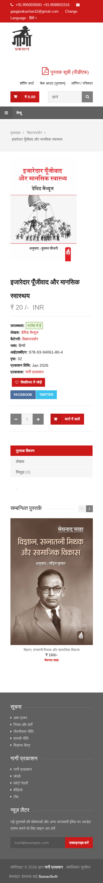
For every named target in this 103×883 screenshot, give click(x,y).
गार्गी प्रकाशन (22, 769)
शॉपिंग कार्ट (27, 83)
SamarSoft (48, 876)
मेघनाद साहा (51, 660)
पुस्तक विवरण (25, 450)
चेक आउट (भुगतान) (52, 83)
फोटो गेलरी (20, 783)
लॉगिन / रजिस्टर (82, 83)
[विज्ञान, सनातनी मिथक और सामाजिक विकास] (51, 582)
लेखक (20, 461)
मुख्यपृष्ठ (15, 133)
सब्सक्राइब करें (79, 842)
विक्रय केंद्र (21, 745)
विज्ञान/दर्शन (34, 133)
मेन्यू (18, 113)
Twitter (46, 395)
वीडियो (18, 790)
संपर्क (17, 776)
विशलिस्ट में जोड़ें (31, 382)
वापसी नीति (21, 738)
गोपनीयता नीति (23, 731)
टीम (15, 797)
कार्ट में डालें (72, 419)
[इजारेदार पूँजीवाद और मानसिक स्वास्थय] (51, 209)
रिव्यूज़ (23, 472)
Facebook (23, 395)
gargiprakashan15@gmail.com (34, 11)
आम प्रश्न (20, 718)
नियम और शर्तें (22, 724)
